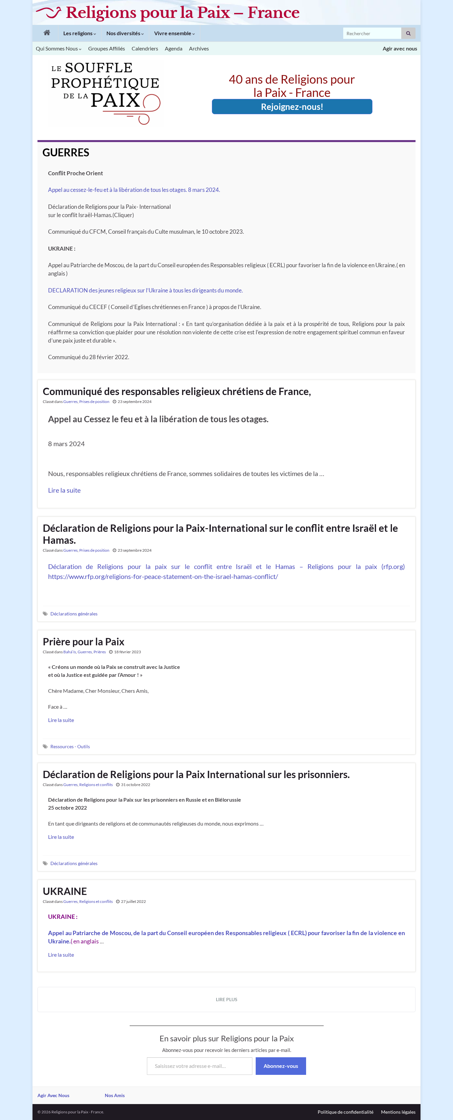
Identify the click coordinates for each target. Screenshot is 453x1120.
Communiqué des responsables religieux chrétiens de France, (177, 391)
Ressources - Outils (70, 746)
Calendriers (145, 48)
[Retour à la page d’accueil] (45, 33)
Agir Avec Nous (53, 1095)
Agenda (173, 48)
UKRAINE (65, 891)
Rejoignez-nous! (292, 106)
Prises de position (94, 401)
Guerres (70, 401)
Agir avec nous (400, 48)
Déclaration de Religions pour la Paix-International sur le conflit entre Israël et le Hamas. (220, 534)
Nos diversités (123, 33)
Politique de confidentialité (345, 1112)
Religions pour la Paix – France (182, 12)
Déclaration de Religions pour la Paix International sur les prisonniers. (196, 774)
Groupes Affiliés (106, 48)
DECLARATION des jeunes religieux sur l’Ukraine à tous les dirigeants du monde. (145, 290)
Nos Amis (115, 1095)
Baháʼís (69, 651)
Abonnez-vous (281, 1066)
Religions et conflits (96, 784)
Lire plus (226, 999)
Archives (199, 48)
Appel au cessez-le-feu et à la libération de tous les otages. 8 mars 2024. (134, 189)
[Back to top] (438, 1105)
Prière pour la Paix (83, 641)
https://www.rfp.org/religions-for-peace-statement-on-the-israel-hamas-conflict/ (163, 576)
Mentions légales (398, 1112)
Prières (100, 651)
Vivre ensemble (173, 33)
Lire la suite (64, 490)
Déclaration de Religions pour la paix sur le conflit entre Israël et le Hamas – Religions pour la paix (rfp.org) (226, 566)
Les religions (78, 33)
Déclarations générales (73, 613)
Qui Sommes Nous (57, 48)
